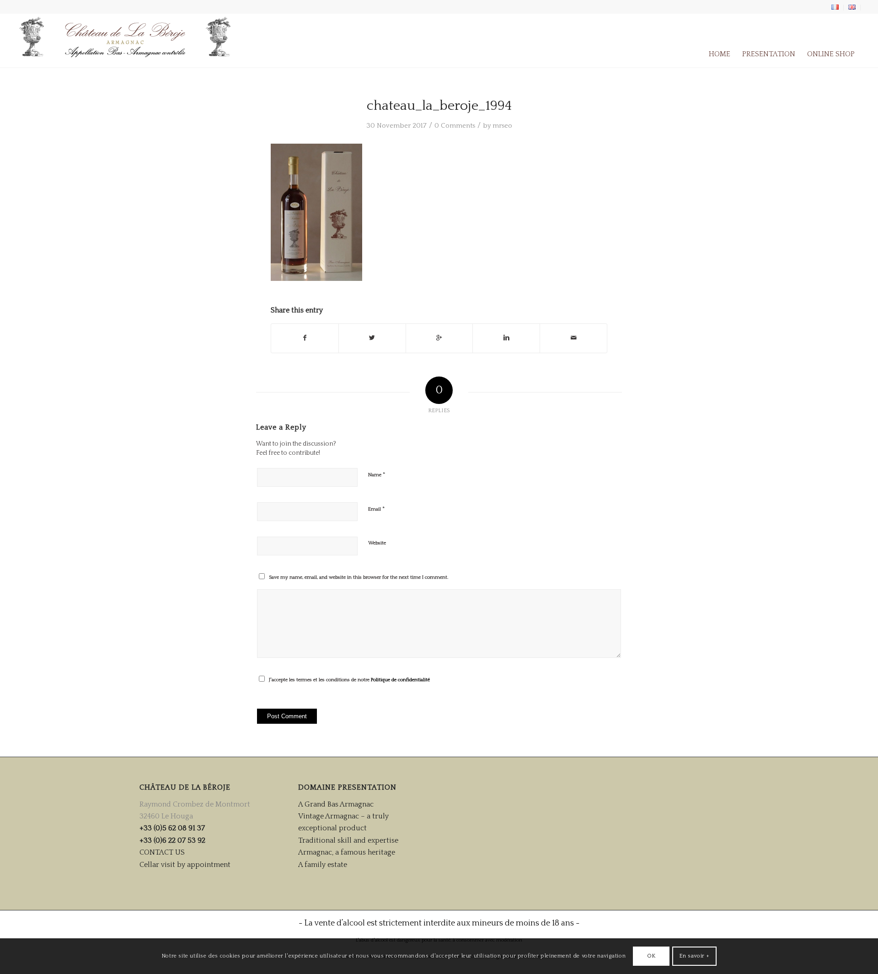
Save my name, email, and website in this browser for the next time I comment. (358, 577)
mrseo (502, 125)
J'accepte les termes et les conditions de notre (349, 680)
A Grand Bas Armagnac (336, 804)
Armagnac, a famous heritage (346, 852)
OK (651, 956)
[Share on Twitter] (372, 338)
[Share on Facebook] (304, 338)
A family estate (322, 865)
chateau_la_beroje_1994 (439, 105)
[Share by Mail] (573, 338)
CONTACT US (162, 852)
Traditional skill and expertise (348, 840)
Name (376, 474)
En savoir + (694, 956)
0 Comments (454, 125)
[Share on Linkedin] (506, 338)
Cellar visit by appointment (184, 865)
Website (377, 543)
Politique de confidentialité (400, 680)
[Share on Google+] (439, 338)
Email (376, 509)
